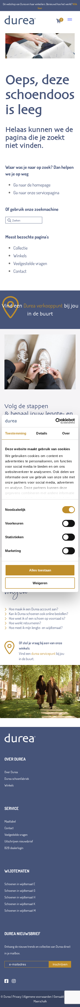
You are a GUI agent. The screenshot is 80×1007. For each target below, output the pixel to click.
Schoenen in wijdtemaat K (19, 904)
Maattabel (10, 821)
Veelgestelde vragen (30, 263)
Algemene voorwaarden (37, 996)
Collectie (20, 248)
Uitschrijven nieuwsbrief (18, 841)
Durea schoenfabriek (16, 778)
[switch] (68, 523)
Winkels (20, 255)
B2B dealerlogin (13, 848)
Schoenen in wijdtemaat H (19, 897)
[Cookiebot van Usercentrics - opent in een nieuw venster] (56, 421)
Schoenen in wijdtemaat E (19, 884)
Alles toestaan (40, 570)
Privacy (17, 996)
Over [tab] (66, 433)
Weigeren (40, 583)
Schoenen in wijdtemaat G (19, 890)
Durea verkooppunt (43, 305)
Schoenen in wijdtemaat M (20, 910)
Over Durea (11, 772)
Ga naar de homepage (31, 185)
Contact (19, 271)
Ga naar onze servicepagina (36, 192)
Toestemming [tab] (15, 433)
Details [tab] (41, 433)
